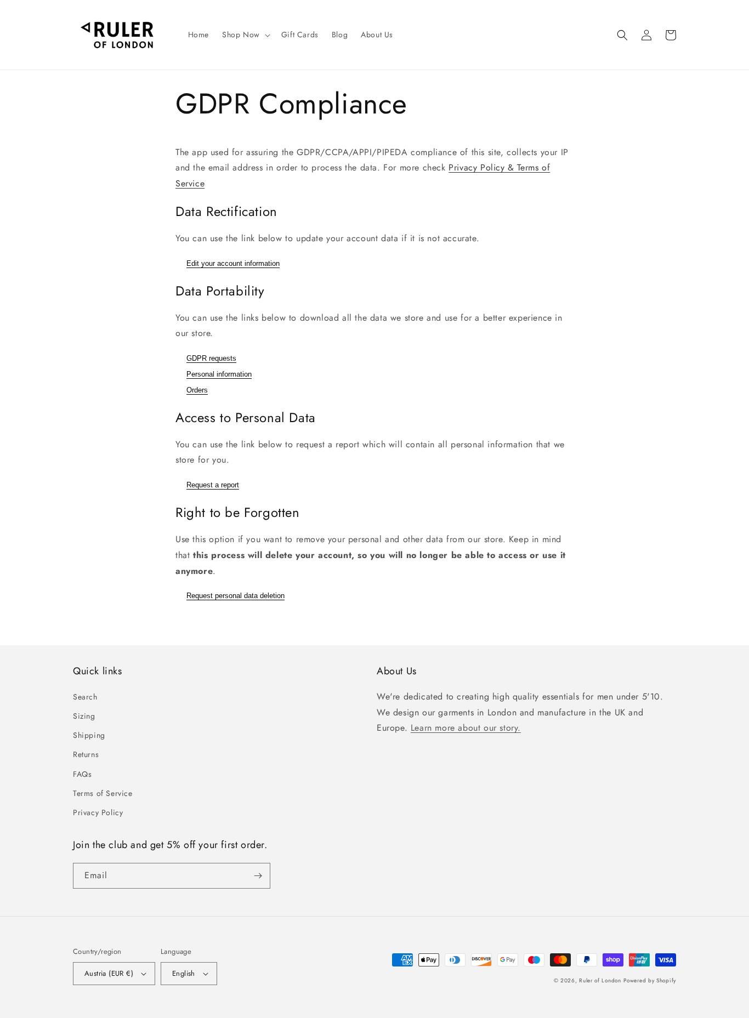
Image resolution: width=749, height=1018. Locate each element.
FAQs (82, 774)
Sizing (84, 715)
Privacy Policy (98, 812)
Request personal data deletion (235, 596)
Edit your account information (233, 263)
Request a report (212, 485)
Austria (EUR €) (108, 973)
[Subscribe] (258, 876)
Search (85, 696)
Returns (86, 754)
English (183, 973)
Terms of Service (103, 793)
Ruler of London (600, 980)
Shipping (89, 735)
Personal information (219, 374)
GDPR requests (211, 358)
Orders (197, 390)
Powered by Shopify (649, 980)
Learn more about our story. (466, 727)
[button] (245, 34)
